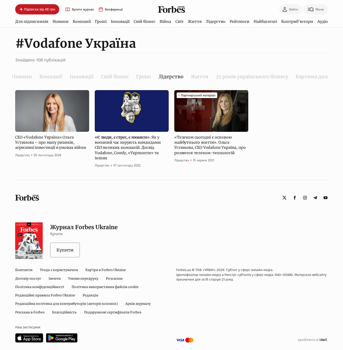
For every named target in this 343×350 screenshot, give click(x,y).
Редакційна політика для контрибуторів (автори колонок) (66, 304)
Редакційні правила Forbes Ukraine (45, 295)
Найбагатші (265, 21)
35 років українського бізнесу (252, 76)
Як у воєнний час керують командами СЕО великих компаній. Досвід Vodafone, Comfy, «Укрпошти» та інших (128, 147)
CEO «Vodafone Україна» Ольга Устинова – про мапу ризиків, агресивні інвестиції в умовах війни (50, 142)
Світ (179, 21)
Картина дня (312, 76)
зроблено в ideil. (313, 340)
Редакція (90, 295)
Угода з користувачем (59, 270)
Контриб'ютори (297, 21)
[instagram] (305, 198)
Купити (65, 250)
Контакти (23, 270)
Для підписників (31, 21)
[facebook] (295, 198)
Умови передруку (83, 278)
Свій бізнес (144, 21)
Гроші (101, 21)
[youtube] (325, 198)
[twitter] (284, 198)
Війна (165, 21)
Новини (60, 21)
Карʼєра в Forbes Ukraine (105, 270)
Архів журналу (138, 304)
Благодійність (64, 312)
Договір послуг (28, 278)
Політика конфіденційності (39, 287)
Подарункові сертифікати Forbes (112, 312)
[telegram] (315, 198)
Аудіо (322, 21)
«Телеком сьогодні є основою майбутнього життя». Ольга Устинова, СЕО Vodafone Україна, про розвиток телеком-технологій (209, 145)
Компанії (82, 21)
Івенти (55, 278)
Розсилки (114, 278)
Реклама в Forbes (30, 312)
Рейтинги (239, 21)
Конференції (114, 9)
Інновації (120, 21)
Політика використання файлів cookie (105, 287)
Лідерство (215, 21)
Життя (195, 21)
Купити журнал (83, 9)
